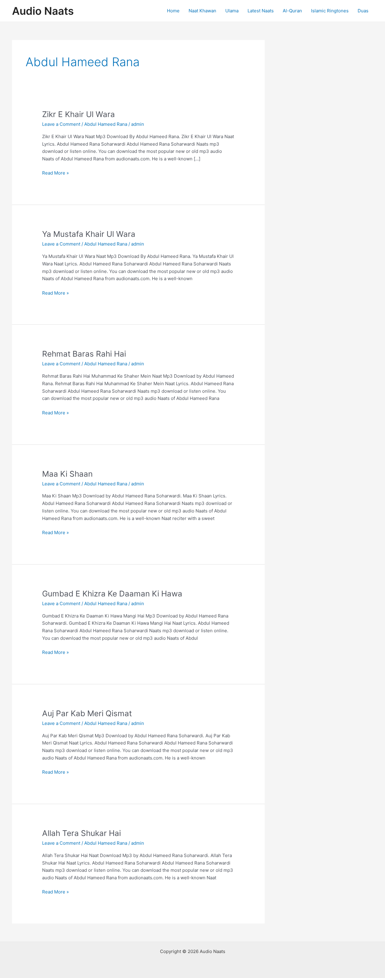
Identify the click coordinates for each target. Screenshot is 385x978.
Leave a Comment (61, 124)
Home (173, 11)
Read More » (55, 173)
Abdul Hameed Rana (105, 124)
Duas (363, 11)
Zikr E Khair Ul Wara (78, 114)
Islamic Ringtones (330, 11)
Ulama (232, 11)
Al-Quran (292, 11)
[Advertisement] (328, 130)
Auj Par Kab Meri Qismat (87, 713)
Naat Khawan (202, 11)
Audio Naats (43, 11)
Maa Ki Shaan (67, 473)
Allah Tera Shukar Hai (81, 833)
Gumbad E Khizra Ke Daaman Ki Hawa (112, 593)
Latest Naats (261, 11)
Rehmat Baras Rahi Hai (84, 353)
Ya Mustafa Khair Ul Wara (88, 234)
